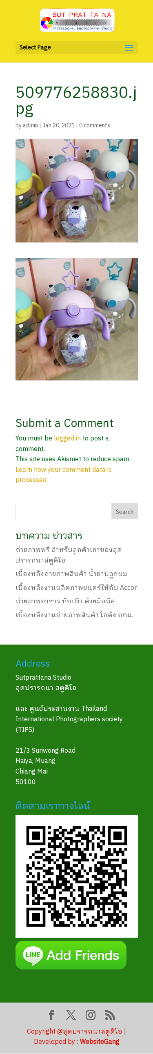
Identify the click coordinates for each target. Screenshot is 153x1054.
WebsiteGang (100, 1041)
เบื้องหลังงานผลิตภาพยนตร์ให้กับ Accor (76, 588)
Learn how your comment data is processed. (64, 475)
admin (30, 125)
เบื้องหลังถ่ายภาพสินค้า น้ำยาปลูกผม (71, 574)
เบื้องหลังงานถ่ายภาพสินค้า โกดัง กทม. (74, 615)
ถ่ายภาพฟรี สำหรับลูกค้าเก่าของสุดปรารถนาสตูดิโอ (69, 555)
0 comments (94, 125)
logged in (67, 438)
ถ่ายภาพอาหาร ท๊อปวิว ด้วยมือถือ (65, 601)
